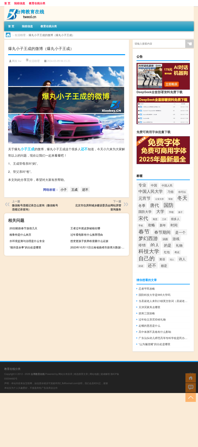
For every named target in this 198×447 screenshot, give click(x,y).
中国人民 (167, 185)
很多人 (175, 219)
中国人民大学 (150, 191)
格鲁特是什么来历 (20, 234)
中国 (154, 185)
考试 (176, 252)
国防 (169, 204)
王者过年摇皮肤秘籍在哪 (85, 228)
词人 (172, 259)
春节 (144, 231)
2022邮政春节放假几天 (23, 228)
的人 (154, 244)
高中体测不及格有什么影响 (155, 332)
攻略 (151, 225)
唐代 (154, 205)
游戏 (175, 238)
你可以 (182, 192)
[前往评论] (189, 387)
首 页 (7, 3)
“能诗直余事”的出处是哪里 (25, 247)
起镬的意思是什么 (149, 325)
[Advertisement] (99, 420)
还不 (84, 148)
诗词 (140, 265)
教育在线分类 (37, 3)
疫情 (142, 245)
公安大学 (159, 198)
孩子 (180, 212)
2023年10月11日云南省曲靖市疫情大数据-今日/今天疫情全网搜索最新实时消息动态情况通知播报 (99, 247)
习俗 (170, 191)
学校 (171, 211)
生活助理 (20, 35)
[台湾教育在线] (24, 7)
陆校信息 (19, 3)
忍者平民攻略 (147, 288)
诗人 (182, 258)
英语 (162, 259)
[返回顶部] (189, 397)
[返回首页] (189, 377)
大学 (160, 211)
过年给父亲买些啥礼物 (152, 319)
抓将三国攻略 (147, 313)
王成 (30, 148)
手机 (140, 225)
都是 (164, 265)
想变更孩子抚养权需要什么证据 (89, 241)
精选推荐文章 (81, 373)
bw (19, 61)
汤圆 (165, 239)
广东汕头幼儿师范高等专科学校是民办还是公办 (164, 338)
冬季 (141, 205)
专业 (142, 185)
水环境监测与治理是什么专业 (27, 241)
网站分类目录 (65, 373)
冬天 (182, 197)
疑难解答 (105, 373)
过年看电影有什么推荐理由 (86, 234)
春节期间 (162, 232)
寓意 (155, 219)
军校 (170, 198)
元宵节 (144, 198)
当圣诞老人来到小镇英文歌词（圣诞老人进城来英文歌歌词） (164, 301)
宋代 (143, 217)
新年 (163, 225)
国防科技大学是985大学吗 (154, 295)
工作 (164, 219)
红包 (167, 252)
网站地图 (94, 373)
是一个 (180, 232)
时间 (174, 224)
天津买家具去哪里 (149, 307)
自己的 (146, 258)
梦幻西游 (148, 237)
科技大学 (148, 251)
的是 (167, 245)
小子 (23, 148)
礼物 (179, 245)
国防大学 (145, 211)
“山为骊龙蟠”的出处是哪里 (154, 344)
